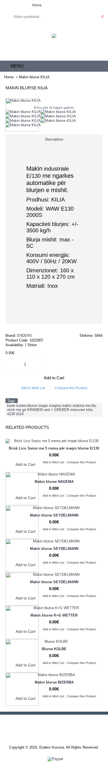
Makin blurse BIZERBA (54, 682)
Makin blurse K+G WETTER (54, 615)
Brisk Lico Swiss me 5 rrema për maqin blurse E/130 (54, 448)
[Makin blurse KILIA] (23, 112)
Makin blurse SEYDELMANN (54, 515)
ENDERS (24, 335)
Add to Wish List (33, 388)
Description (54, 139)
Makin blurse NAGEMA (54, 482)
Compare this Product (71, 388)
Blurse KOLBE (54, 649)
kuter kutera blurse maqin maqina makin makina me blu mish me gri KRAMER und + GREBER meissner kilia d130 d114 (51, 409)
